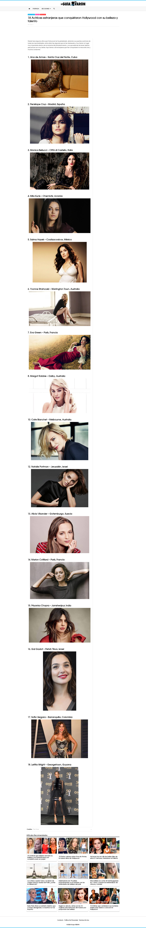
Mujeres (37, 14)
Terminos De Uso (84, 920)
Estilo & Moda (31, 14)
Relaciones (42, 14)
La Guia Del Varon (73, 3)
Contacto (60, 920)
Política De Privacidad (71, 920)
